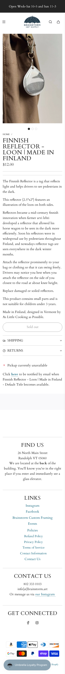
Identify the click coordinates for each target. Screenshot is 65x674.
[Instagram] (37, 623)
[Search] (50, 22)
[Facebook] (28, 623)
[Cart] (58, 22)
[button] (29, 129)
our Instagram (45, 594)
